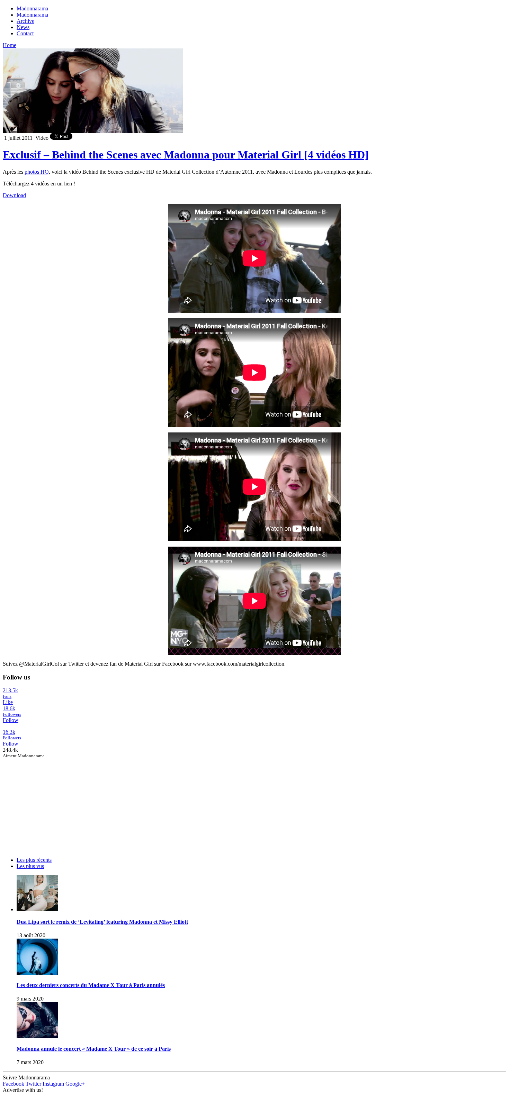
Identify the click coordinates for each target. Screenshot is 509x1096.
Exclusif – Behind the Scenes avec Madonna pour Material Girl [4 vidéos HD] (186, 154)
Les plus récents (34, 860)
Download (14, 195)
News (23, 27)
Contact (25, 33)
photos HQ (37, 172)
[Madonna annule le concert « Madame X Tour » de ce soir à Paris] (37, 1036)
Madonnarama (32, 8)
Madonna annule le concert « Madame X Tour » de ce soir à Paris (94, 1049)
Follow (10, 720)
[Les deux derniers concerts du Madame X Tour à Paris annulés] (37, 973)
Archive (25, 21)
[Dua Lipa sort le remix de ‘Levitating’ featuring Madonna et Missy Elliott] (37, 909)
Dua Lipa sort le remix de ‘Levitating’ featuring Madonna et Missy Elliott (102, 922)
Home (9, 45)
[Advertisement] (55, 802)
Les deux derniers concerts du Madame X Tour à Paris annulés (91, 985)
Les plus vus (30, 866)
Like (8, 702)
